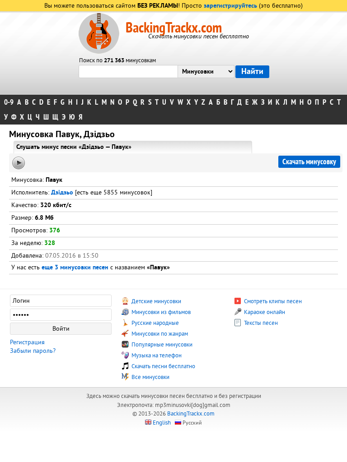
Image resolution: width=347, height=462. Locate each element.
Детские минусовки (155, 301)
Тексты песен (260, 323)
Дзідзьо (62, 193)
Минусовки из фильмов (160, 312)
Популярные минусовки (161, 345)
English (162, 423)
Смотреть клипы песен (272, 301)
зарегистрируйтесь (230, 6)
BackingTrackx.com (174, 28)
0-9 (9, 102)
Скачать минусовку (309, 161)
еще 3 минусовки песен (75, 268)
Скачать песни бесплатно (162, 366)
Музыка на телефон (156, 355)
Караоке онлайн (264, 312)
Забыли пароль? (33, 350)
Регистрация (27, 342)
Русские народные (154, 323)
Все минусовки (149, 377)
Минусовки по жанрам (159, 334)
